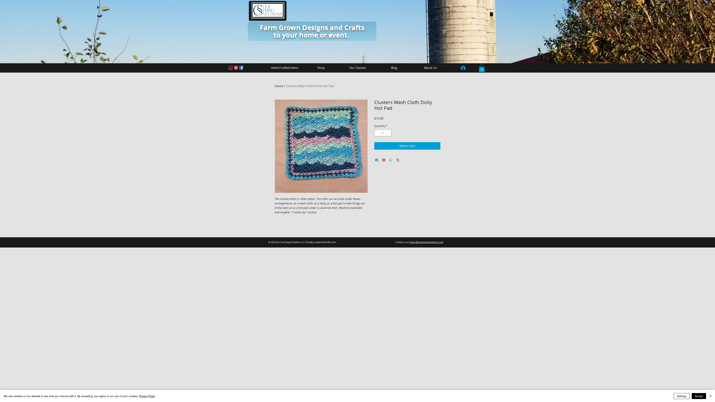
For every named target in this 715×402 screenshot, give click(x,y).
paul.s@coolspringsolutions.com (426, 242)
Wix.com (331, 242)
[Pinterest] (236, 68)
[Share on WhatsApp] (391, 160)
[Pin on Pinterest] (384, 160)
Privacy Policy (147, 396)
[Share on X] (398, 160)
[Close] (710, 396)
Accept (699, 396)
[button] (482, 68)
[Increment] (388, 133)
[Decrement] (377, 133)
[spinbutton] (382, 133)
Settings (681, 396)
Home (279, 86)
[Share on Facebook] (376, 160)
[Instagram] (231, 68)
